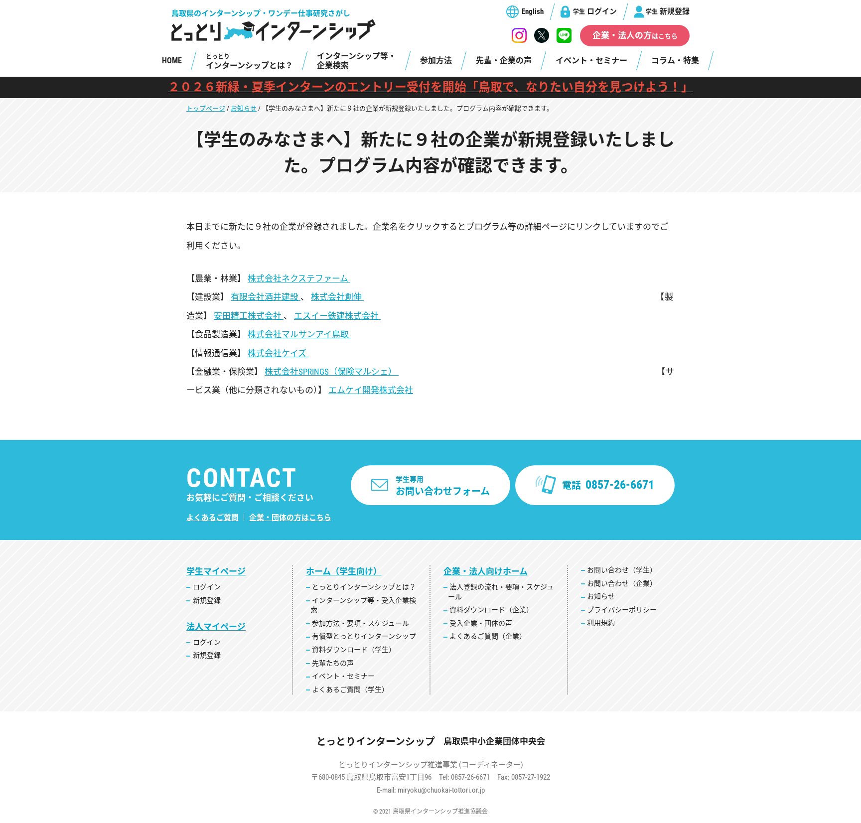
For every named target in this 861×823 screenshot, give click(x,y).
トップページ (205, 108)
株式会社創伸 (337, 297)
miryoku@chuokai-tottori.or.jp (441, 790)
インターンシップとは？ (249, 61)
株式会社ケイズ (278, 353)
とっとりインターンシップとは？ (364, 587)
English (533, 11)
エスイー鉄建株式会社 (337, 316)
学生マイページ (216, 571)
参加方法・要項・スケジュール (360, 623)
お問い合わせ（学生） (622, 570)
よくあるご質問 (212, 517)
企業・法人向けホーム (485, 571)
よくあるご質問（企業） (487, 636)
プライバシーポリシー (622, 610)
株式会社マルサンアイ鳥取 (299, 334)
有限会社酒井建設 (265, 297)
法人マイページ (216, 627)
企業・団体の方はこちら (290, 517)
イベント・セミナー (591, 60)
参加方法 (436, 60)
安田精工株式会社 (249, 316)
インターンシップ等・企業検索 (356, 60)
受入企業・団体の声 (480, 623)
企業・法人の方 (635, 35)
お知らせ (244, 108)
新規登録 (668, 11)
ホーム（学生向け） (344, 571)
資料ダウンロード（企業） (491, 610)
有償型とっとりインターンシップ (364, 636)
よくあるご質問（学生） (350, 689)
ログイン (594, 11)
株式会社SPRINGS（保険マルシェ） (332, 372)
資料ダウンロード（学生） (354, 650)
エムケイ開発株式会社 (370, 390)
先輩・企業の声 (504, 60)
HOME (172, 60)
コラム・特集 (675, 60)
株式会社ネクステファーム (299, 278)
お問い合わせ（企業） (622, 583)
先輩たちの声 (333, 663)
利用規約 (601, 623)
